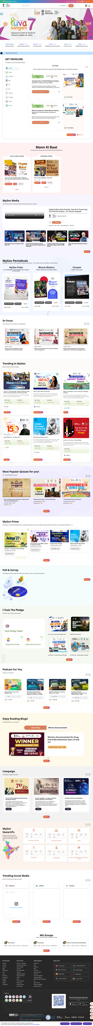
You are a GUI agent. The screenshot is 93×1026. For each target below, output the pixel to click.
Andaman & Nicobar (33, 840)
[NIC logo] (14, 1015)
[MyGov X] (6, 996)
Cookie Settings (35, 1024)
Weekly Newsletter (21, 974)
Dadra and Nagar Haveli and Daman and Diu (79, 858)
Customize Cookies (65, 1023)
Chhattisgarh (56, 858)
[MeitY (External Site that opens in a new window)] (59, 1017)
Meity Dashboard (21, 975)
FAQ (35, 965)
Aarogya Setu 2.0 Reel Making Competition (46, 81)
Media (4, 982)
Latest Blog (35, 728)
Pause (90, 37)
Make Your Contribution (39, 91)
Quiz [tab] (9, 89)
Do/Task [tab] (10, 68)
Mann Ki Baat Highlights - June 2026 (82, 53)
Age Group (19, 982)
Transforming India (80, 965)
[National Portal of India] (74, 1017)
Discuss (4, 966)
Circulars (19, 968)
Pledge (4, 979)
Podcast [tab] (10, 105)
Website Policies (37, 986)
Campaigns (5, 977)
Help (35, 968)
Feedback (36, 966)
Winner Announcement (57, 728)
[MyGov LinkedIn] (20, 996)
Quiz (4, 974)
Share (59, 92)
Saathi (80, 978)
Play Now (7, 459)
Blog (4, 968)
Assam (79, 840)
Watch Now (8, 185)
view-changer (87, 67)
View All (81, 134)
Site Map (36, 974)
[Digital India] (67, 1017)
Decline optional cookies (76, 1023)
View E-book (18, 303)
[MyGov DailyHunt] (10, 1000)
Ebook (43, 182)
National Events (20, 984)
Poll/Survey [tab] (11, 76)
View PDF (37, 182)
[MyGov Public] (13, 1000)
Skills (18, 979)
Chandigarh (34, 857)
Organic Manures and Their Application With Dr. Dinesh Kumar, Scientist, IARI (78, 693)
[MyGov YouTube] (17, 996)
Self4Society (78, 974)
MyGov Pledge (79, 970)
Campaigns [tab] (11, 97)
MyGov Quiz (62, 965)
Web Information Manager (40, 979)
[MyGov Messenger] (24, 996)
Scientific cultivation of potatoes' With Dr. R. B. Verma (35, 692)
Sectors (18, 977)
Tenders (18, 972)
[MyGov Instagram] (13, 996)
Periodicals (5, 984)
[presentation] (5, 24)
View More (72, 134)
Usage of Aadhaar (38, 977)
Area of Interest (20, 981)
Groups (4, 963)
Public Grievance (37, 972)
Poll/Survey (5, 970)
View (9, 809)
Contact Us (36, 963)
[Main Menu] (86, 5)
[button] (15, 189)
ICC (34, 981)
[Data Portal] (81, 1017)
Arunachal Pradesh (56, 840)
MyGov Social (37, 982)
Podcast (4, 981)
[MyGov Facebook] (10, 996)
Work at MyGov (20, 966)
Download (57, 222)
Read (15, 185)
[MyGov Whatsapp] (6, 1000)
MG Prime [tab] (11, 93)
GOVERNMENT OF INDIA (10, 1)
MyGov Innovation (62, 969)
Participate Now (38, 459)
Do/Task (4, 965)
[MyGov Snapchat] (20, 1000)
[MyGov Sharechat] (17, 1000)
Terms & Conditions (38, 975)
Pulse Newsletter (20, 970)
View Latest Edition (9, 303)
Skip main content (70, 1)
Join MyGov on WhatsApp (66, 53)
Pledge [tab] (10, 101)
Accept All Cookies (87, 1023)
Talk (3, 972)
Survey (65, 412)
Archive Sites (20, 986)
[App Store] (73, 1003)
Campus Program (62, 978)
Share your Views (38, 412)
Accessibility (86, 1)
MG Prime (5, 975)
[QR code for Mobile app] (59, 1001)
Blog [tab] (9, 80)
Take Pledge (67, 459)
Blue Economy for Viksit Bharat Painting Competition (46, 110)
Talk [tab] (9, 84)
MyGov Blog (61, 974)
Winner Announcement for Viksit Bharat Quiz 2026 (45, 350)
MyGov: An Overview (21, 963)
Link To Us (36, 970)
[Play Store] (83, 1003)
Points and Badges (38, 984)
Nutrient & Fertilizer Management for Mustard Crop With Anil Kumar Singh (57, 693)
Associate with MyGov (22, 965)
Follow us (89, 1)
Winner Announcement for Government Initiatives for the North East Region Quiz (16, 349)
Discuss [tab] (10, 72)
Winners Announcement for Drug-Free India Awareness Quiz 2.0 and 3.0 (75, 349)
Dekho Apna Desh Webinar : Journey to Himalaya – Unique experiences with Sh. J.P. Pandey (12, 693)
